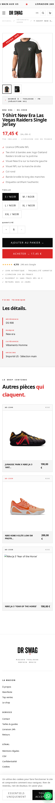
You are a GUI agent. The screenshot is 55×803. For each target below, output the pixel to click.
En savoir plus (35, 785)
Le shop (6, 702)
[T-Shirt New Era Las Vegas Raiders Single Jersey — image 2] (17, 89)
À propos (6, 686)
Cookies (6, 766)
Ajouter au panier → (27, 242)
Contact (6, 718)
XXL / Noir (12, 214)
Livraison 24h (8, 729)
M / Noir (29, 196)
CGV (4, 756)
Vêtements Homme (23, 21)
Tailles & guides (10, 724)
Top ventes (7, 697)
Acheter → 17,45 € (27, 253)
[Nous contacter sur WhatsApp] (48, 796)
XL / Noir (28, 205)
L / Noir (10, 205)
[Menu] (3, 13)
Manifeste (7, 692)
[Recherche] (43, 13)
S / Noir (10, 196)
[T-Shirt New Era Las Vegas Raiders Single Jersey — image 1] (6, 89)
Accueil (7, 21)
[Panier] (50, 13)
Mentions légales (10, 751)
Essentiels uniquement (16, 795)
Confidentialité (9, 761)
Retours (6, 734)
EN (37, 13)
